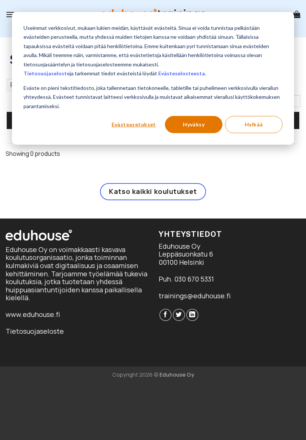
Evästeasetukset (134, 124)
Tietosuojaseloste (47, 73)
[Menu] (10, 14)
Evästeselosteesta (181, 73)
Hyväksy (193, 124)
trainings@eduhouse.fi (195, 295)
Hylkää (254, 124)
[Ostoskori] (296, 14)
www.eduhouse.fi (33, 314)
